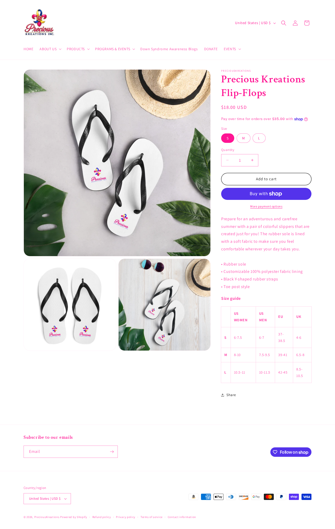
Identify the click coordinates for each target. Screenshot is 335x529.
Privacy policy (125, 517)
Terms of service (152, 517)
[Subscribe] (112, 452)
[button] (50, 48)
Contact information (182, 517)
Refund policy (101, 517)
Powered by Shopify (73, 517)
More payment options (266, 206)
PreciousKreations (47, 517)
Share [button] (231, 394)
